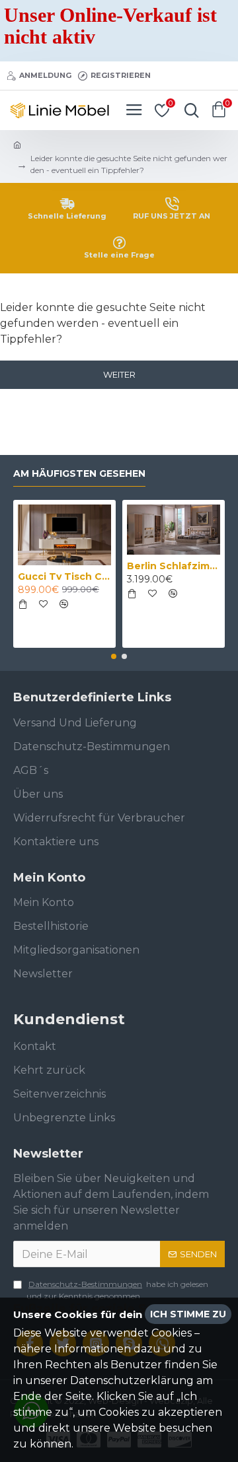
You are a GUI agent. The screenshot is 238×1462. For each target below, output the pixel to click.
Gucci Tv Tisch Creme (64, 576)
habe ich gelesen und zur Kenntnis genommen (117, 1290)
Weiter (119, 374)
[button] (113, 656)
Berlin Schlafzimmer (173, 566)
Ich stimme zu (188, 1314)
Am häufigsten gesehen (79, 473)
